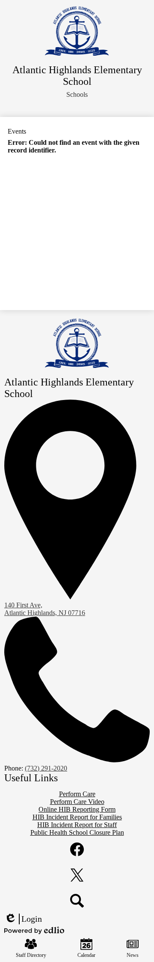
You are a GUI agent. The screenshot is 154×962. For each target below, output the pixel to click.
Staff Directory (31, 955)
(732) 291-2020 (46, 768)
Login (23, 919)
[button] (77, 94)
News (133, 955)
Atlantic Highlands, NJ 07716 (44, 608)
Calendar (86, 955)
